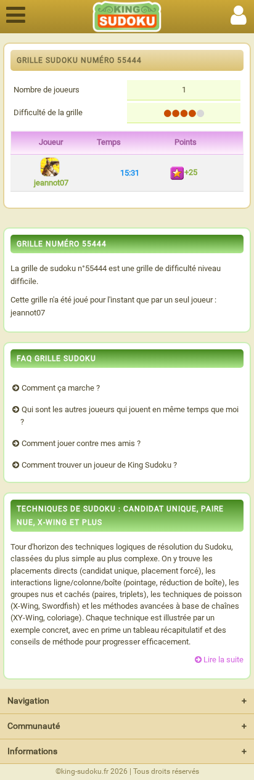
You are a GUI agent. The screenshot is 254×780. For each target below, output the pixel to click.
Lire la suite (223, 659)
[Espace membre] (238, 13)
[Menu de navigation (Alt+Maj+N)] (15, 13)
